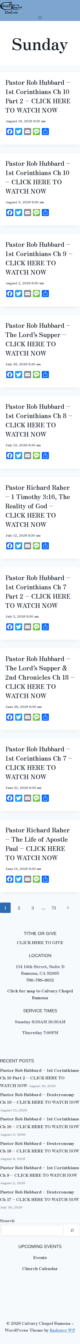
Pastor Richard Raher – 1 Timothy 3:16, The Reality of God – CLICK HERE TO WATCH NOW (37, 506)
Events (40, 1257)
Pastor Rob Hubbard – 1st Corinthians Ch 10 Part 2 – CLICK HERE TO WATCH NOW (39, 1077)
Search (7, 1220)
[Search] (72, 1230)
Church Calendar (40, 1268)
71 (54, 907)
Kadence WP (62, 1330)
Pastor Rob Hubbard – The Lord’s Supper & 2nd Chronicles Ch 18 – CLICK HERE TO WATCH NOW (40, 677)
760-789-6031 (40, 980)
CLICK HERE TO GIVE (40, 942)
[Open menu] (40, 17)
